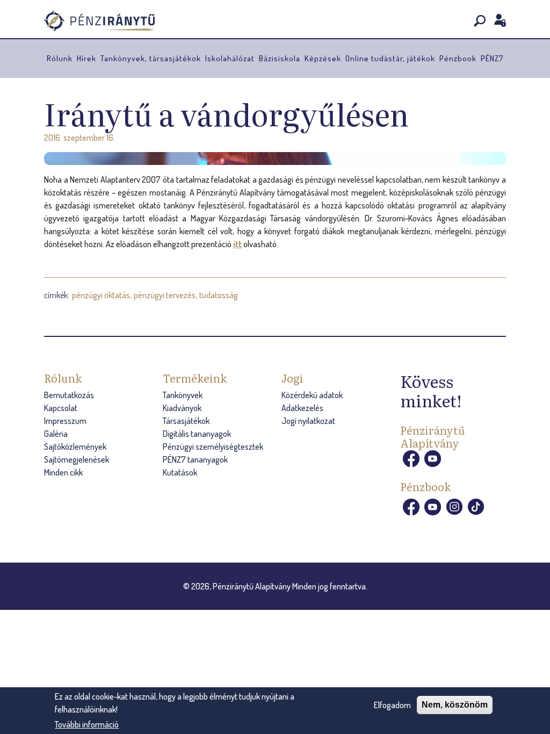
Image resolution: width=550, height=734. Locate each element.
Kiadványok (182, 407)
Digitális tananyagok (197, 433)
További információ (87, 724)
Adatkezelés (302, 407)
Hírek (86, 58)
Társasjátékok (186, 420)
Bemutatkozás (69, 395)
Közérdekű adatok (312, 395)
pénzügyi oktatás (101, 295)
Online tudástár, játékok (390, 58)
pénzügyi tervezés (165, 295)
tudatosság (218, 295)
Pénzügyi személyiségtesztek (213, 446)
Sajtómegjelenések (76, 459)
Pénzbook (457, 58)
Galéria (56, 433)
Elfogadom (392, 705)
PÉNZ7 (492, 58)
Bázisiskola (279, 58)
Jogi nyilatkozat (308, 420)
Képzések (323, 58)
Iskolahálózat (230, 58)
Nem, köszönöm (455, 704)
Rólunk (60, 58)
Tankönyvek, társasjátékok (150, 58)
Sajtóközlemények (75, 446)
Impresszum (65, 420)
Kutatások (180, 472)
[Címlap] (113, 21)
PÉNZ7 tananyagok (195, 459)
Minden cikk (63, 472)
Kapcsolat (60, 407)
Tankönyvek (182, 395)
